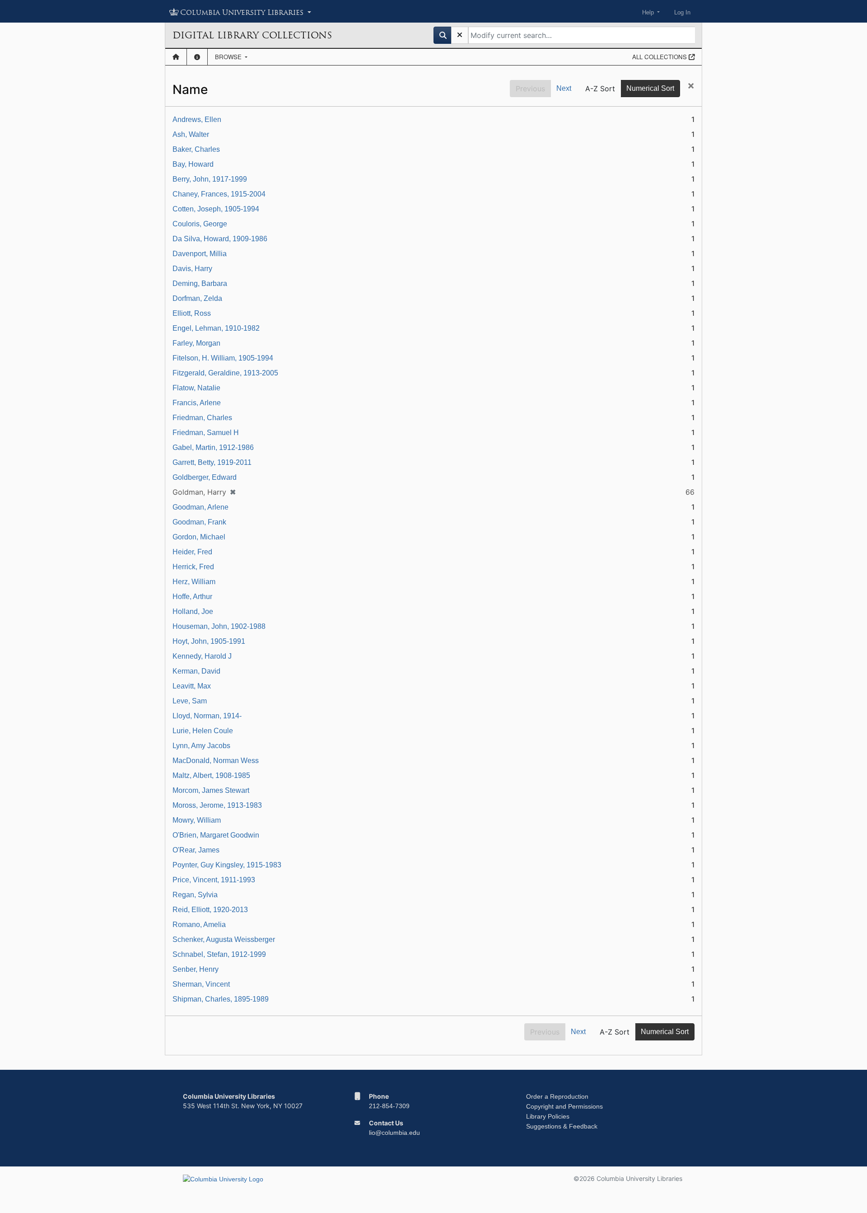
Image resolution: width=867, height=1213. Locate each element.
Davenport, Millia (199, 254)
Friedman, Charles (202, 418)
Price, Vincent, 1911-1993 (213, 880)
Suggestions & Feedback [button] (561, 1126)
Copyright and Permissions (564, 1106)
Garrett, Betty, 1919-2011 (212, 462)
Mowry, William (196, 820)
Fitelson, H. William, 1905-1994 (222, 358)
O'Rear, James (195, 850)
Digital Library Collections (252, 35)
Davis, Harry (192, 268)
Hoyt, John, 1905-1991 (208, 641)
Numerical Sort (650, 88)
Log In (682, 12)
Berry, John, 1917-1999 (209, 179)
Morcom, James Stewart (210, 790)
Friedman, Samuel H (205, 432)
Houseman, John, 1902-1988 (219, 626)
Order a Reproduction (557, 1096)
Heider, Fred (192, 552)
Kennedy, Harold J (202, 656)
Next (563, 88)
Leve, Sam (189, 701)
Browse (229, 56)
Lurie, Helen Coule (202, 731)
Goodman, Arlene (200, 507)
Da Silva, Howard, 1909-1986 (219, 239)
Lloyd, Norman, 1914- (207, 716)
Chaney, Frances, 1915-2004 (219, 194)
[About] (197, 57)
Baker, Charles (196, 149)
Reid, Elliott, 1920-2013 (210, 909)
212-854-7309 (389, 1106)
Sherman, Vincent (201, 984)
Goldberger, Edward (204, 477)
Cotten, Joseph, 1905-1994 (215, 209)
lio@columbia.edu (394, 1132)
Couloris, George (199, 224)
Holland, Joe (192, 611)
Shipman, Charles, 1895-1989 (220, 999)
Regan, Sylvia (195, 895)
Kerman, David (196, 671)
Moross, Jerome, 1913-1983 (217, 805)
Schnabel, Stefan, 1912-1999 (219, 954)
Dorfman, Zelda (197, 298)
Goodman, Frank (199, 522)
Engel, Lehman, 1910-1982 (216, 328)
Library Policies (547, 1116)
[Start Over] (459, 35)
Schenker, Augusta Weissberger (223, 939)
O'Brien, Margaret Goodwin (215, 835)
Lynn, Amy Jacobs (201, 745)
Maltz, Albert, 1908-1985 (211, 775)
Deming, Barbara (199, 283)
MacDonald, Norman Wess (215, 760)
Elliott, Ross (191, 313)
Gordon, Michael (198, 537)
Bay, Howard (193, 164)
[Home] (175, 57)
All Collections (660, 56)
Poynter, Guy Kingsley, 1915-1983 (226, 865)
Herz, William (193, 581)
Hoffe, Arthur (192, 596)
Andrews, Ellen (196, 119)
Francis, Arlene (196, 403)
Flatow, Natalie (196, 388)
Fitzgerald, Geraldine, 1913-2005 (225, 373)
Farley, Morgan (196, 343)
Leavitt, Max (191, 686)
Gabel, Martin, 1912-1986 (213, 447)
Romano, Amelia (199, 924)
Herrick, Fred (193, 567)
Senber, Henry (195, 969)
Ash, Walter (190, 134)
